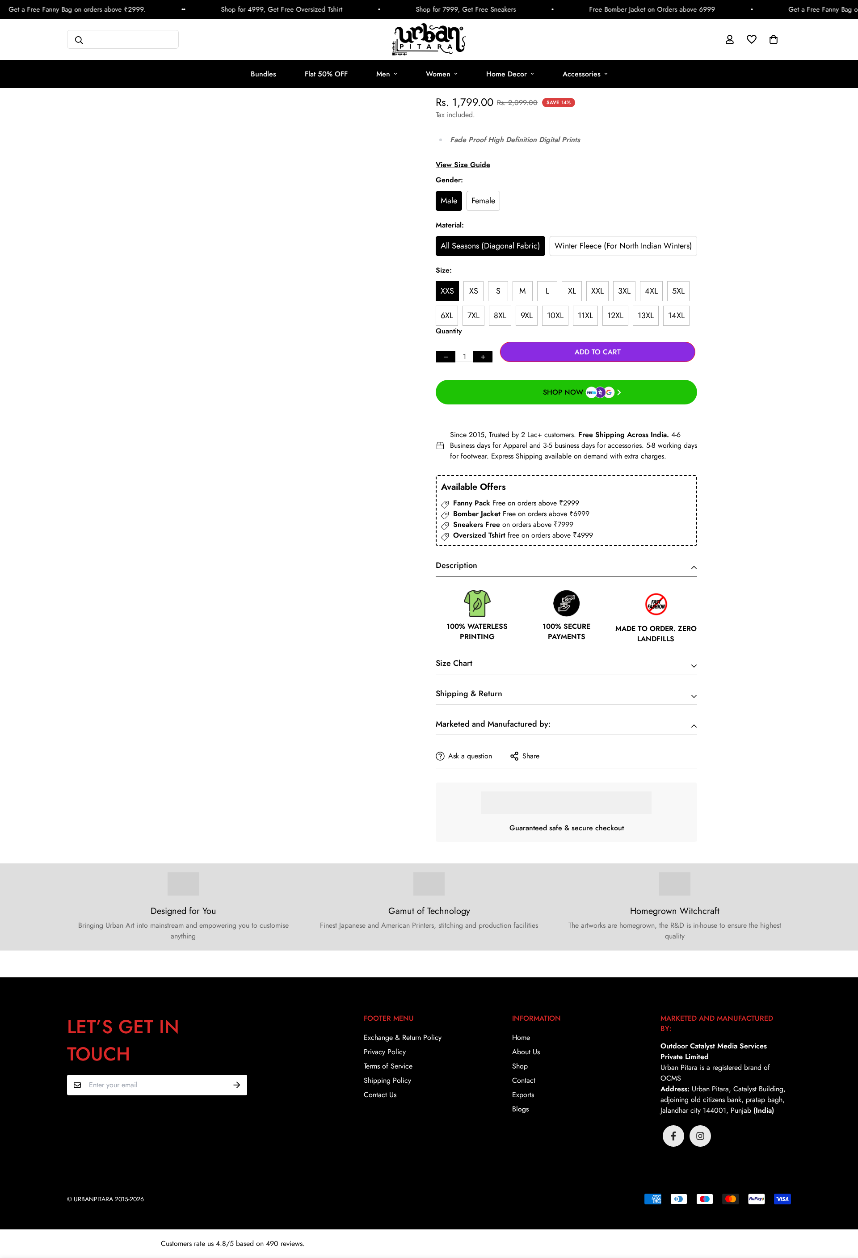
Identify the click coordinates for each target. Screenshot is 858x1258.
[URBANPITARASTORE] (429, 39)
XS (473, 291)
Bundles (263, 74)
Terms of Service (388, 1066)
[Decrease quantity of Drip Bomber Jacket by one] (445, 356)
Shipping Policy (387, 1080)
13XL (646, 315)
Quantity (449, 331)
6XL (447, 315)
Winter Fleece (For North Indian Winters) (623, 246)
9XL (527, 315)
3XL (624, 291)
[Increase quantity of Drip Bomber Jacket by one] (482, 356)
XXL (597, 291)
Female (483, 200)
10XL (555, 315)
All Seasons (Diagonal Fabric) (490, 246)
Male (449, 200)
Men (383, 74)
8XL (500, 315)
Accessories (582, 74)
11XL (585, 315)
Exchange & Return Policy (403, 1037)
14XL (676, 315)
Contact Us (380, 1095)
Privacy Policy (385, 1052)
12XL (615, 315)
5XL (678, 291)
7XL (473, 315)
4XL (651, 291)
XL (572, 291)
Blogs (520, 1109)
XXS (447, 291)
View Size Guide (463, 165)
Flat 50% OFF (326, 74)
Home (521, 1037)
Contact (523, 1080)
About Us (526, 1052)
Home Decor (506, 74)
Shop (520, 1066)
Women (438, 74)
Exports (523, 1095)
